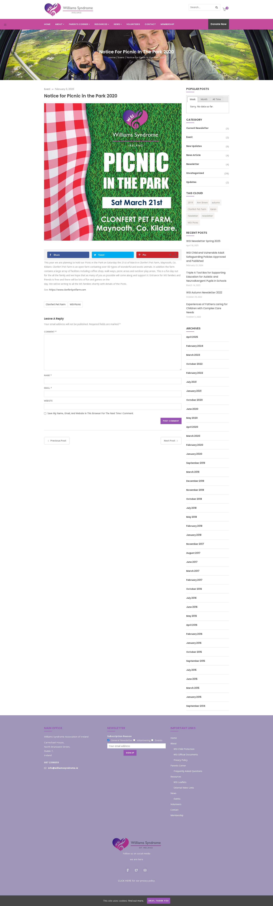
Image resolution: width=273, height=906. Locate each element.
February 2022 (194, 373)
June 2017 (191, 562)
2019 (190, 202)
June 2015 (191, 679)
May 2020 (192, 418)
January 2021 (193, 391)
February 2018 (194, 526)
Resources (100, 24)
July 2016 (191, 598)
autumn (216, 202)
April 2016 (191, 625)
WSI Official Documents (186, 754)
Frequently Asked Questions (188, 771)
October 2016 (194, 589)
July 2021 (191, 382)
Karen (213, 209)
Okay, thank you (158, 900)
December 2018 (195, 481)
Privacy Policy (181, 760)
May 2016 (191, 616)
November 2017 (195, 544)
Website (48, 400)
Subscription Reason (119, 736)
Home (47, 24)
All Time (217, 99)
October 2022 (194, 364)
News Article (193, 155)
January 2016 (193, 643)
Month (204, 99)
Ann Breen (202, 202)
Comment (50, 331)
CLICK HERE (124, 880)
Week (192, 99)
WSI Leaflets (180, 782)
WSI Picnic (75, 304)
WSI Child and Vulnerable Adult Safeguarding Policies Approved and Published (206, 257)
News (117, 24)
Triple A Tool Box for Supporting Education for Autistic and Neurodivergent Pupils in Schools (206, 277)
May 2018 (191, 517)
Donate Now (219, 24)
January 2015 (193, 697)
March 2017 (192, 571)
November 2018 (195, 490)
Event (121, 57)
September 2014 (195, 706)
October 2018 (194, 499)
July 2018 (191, 508)
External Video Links (184, 787)
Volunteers (133, 24)
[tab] (192, 99)
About (58, 24)
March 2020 (193, 436)
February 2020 (194, 445)
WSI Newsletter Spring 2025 (203, 241)
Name (48, 375)
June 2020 (192, 409)
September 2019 (195, 463)
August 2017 (193, 553)
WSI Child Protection (184, 748)
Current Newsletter (197, 128)
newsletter (207, 215)
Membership (167, 24)
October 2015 (194, 652)
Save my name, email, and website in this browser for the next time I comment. (90, 413)
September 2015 (195, 661)
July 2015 (191, 670)
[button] (225, 9)
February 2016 (194, 634)
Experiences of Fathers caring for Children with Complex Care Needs (207, 308)
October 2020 (194, 400)
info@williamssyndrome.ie (63, 767)
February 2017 (194, 580)
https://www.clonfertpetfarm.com (67, 289)
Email (48, 388)
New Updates (194, 146)
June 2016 (191, 607)
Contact (150, 24)
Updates (191, 182)
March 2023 (193, 355)
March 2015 (192, 688)
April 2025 (192, 337)
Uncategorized (195, 173)
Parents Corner (78, 24)
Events (177, 798)
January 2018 (193, 535)
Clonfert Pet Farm (56, 304)
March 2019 (192, 472)
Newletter (193, 215)
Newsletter (192, 164)
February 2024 (194, 346)
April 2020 (192, 427)
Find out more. (136, 900)
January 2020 (194, 454)
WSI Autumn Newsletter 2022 (204, 292)
